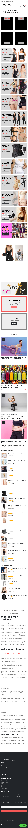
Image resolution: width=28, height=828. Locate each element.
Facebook (2, 774)
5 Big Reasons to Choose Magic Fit (10, 414)
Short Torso (13, 794)
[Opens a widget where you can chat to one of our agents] (23, 825)
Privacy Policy (4, 788)
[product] (4, 455)
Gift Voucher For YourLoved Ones (6, 292)
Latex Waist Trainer (7, 653)
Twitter (5, 774)
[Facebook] (22, 1)
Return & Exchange (5, 780)
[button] (8, 253)
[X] (24, 1)
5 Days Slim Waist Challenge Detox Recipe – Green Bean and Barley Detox (13, 386)
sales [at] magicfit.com (5, 767)
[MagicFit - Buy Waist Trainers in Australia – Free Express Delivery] (7, 5)
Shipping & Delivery (5, 782)
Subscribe (14, 811)
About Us (3, 785)
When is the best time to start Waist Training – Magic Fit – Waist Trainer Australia (13, 357)
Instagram (9, 774)
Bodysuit (3, 794)
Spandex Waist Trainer (18, 653)
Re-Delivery (3, 783)
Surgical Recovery (20, 794)
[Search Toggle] (18, 5)
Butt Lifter (8, 794)
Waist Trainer (10, 610)
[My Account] (21, 6)
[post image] (14, 346)
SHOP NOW (7, 18)
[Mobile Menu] (2, 6)
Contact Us (3, 786)
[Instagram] (26, 1)
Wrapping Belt (18, 796)
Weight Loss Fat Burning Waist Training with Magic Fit (13, 442)
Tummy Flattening (5, 796)
